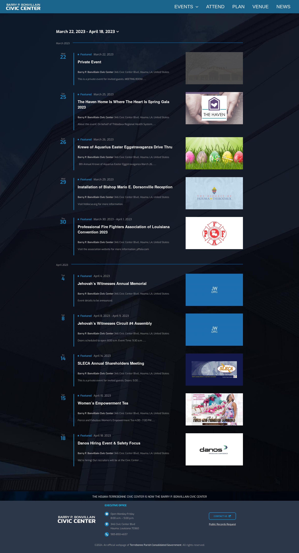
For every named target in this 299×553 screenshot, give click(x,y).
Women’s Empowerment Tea (103, 403)
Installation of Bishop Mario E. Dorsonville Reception (125, 186)
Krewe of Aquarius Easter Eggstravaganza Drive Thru (125, 146)
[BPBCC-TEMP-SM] (23, 2)
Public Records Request (222, 524)
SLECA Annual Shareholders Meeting (111, 363)
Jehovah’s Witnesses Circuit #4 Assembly (115, 323)
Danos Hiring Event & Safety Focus (109, 443)
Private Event (89, 61)
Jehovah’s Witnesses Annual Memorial (112, 283)
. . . (144, 79)
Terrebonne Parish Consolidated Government (155, 545)
